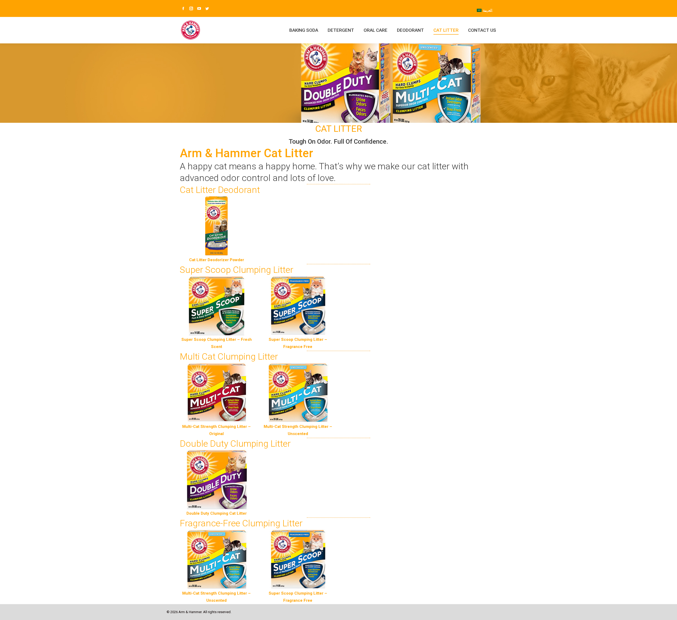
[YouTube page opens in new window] (199, 8)
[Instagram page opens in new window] (191, 8)
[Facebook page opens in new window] (183, 8)
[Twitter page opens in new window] (207, 8)
